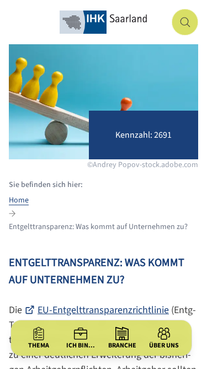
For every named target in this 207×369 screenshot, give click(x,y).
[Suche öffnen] (185, 22)
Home (19, 200)
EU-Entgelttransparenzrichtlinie (103, 310)
